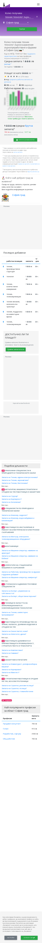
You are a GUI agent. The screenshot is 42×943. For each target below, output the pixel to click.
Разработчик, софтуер (12, 734)
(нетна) (7, 64)
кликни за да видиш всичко (26, 140)
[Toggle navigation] (38, 4)
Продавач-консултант (12, 724)
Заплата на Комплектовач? (12, 650)
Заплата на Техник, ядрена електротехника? (20, 477)
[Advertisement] (21, 228)
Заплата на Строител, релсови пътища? (18, 685)
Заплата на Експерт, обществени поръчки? (19, 596)
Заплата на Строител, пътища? (14, 688)
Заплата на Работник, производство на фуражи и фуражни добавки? (21, 573)
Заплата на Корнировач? (11, 669)
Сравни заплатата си (15, 349)
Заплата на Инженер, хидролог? (15, 515)
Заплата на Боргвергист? (12, 499)
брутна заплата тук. (34, 172)
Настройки (10, 937)
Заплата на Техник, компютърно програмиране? (15, 613)
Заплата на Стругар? (10, 496)
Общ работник (9, 739)
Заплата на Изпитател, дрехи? (14, 634)
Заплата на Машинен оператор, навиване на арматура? (20, 551)
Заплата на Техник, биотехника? (15, 483)
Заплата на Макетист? (10, 672)
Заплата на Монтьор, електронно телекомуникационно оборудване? (16, 537)
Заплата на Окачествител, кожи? (15, 631)
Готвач (5, 729)
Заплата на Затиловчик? (11, 502)
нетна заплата (17, 152)
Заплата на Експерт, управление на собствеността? (16, 592)
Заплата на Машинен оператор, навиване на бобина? (20, 557)
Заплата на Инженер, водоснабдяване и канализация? (18, 519)
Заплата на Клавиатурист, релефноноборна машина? (19, 665)
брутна (29, 125)
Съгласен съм (28, 937)
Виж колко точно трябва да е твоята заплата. (21, 118)
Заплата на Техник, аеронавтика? (15, 480)
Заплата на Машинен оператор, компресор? (19, 577)
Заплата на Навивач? (10, 653)
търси (22, 29)
